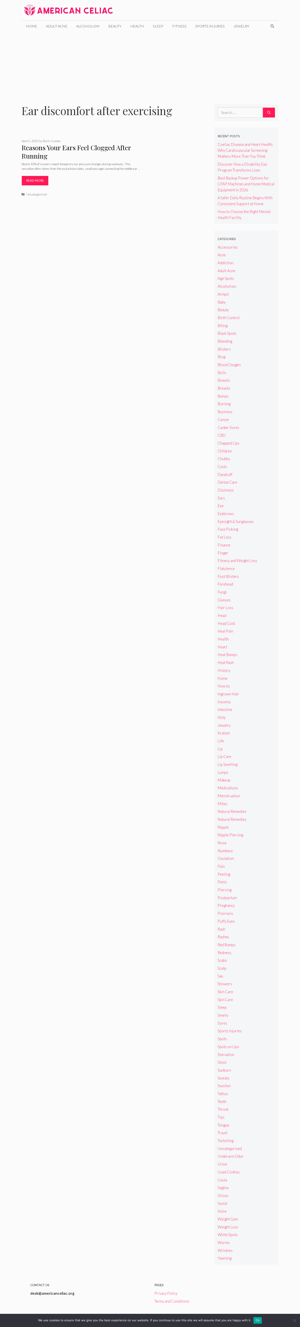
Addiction (225, 262)
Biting (223, 325)
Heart (222, 647)
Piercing (224, 890)
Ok (258, 1320)
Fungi (222, 592)
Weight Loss (228, 1227)
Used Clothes (229, 1172)
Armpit (223, 294)
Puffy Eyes (226, 921)
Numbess (225, 850)
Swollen (224, 1085)
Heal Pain (225, 631)
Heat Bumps (227, 654)
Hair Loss (225, 607)
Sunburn (224, 1070)
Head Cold (226, 623)
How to (224, 686)
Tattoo (223, 1093)
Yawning (224, 1258)
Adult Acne (56, 26)
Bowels (224, 380)
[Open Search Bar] (272, 26)
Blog (221, 356)
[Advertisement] (150, 64)
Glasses (224, 600)
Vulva (222, 1211)
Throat (223, 1109)
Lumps (223, 772)
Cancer (223, 419)
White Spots (228, 1234)
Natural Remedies (232, 811)
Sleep (158, 26)
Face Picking (228, 529)
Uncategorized (37, 194)
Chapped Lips (228, 443)
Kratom (224, 733)
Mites (222, 803)
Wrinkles (225, 1250)
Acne (222, 255)
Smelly (223, 1015)
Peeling (224, 874)
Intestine (225, 709)
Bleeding (225, 341)
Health (137, 26)
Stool (222, 1062)
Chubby (224, 458)
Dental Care (227, 482)
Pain (221, 866)
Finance (224, 545)
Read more (35, 180)
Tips (221, 1117)
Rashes (223, 937)
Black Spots (227, 333)
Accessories (228, 247)
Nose (222, 843)
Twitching (225, 1140)
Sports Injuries (210, 26)
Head (222, 615)
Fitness (179, 26)
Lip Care (224, 756)
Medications (228, 788)
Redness (224, 952)
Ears (221, 498)
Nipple (223, 827)
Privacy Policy (165, 1293)
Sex (220, 976)
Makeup (224, 780)
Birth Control (229, 317)
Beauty (114, 26)
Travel (223, 1132)
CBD (222, 435)
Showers (225, 984)
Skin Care (225, 991)
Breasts (224, 388)
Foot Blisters (228, 576)
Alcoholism (87, 26)
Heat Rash (226, 662)
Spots (222, 1038)
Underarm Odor (231, 1156)
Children (225, 451)
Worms (224, 1242)
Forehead (225, 584)
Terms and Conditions (171, 1301)
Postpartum (227, 897)
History (224, 670)
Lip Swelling (227, 764)
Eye (221, 505)
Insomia (224, 702)
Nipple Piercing (230, 835)
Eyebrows (226, 513)
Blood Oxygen (229, 364)
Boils (222, 372)
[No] (294, 1320)
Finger (223, 553)
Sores (222, 1023)
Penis (222, 882)
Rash (221, 929)
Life (221, 741)
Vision (223, 1195)
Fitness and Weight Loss (237, 560)
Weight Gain (228, 1219)
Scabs (222, 960)
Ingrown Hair (228, 694)
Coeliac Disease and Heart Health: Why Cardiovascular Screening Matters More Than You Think (245, 150)
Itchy (222, 717)
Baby (222, 302)
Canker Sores (228, 427)
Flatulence (226, 568)
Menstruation (229, 796)
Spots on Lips (228, 1046)
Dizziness (226, 490)
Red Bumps (226, 944)
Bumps (223, 396)
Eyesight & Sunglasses (236, 521)
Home (31, 26)
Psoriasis (225, 913)
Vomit (222, 1203)
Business (225, 411)
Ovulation (226, 858)
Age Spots (226, 278)
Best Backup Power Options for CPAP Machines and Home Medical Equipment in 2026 (246, 184)
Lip (220, 749)
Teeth (222, 1101)
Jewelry (241, 26)
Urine (222, 1164)
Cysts (222, 466)
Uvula (222, 1180)
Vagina (223, 1187)
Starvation (226, 1054)
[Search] (269, 112)
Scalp (222, 968)
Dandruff (225, 474)
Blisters (224, 349)
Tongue (223, 1125)
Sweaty (223, 1078)
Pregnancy (226, 905)
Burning (224, 403)
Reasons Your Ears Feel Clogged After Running (76, 152)
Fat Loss (224, 537)
